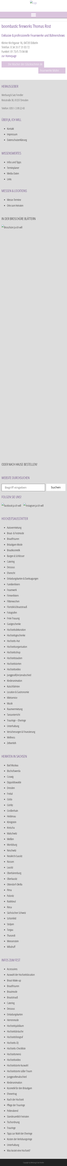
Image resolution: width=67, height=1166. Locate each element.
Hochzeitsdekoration (16, 629)
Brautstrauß (12, 997)
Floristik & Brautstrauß (17, 607)
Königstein (11, 822)
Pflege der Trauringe (16, 1105)
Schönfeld (11, 918)
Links (9, 179)
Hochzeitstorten (14, 663)
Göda (9, 799)
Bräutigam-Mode (14, 544)
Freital (10, 793)
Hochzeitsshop (13, 652)
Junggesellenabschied (17, 1077)
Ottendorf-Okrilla (14, 884)
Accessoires (12, 969)
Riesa (9, 907)
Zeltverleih (11, 743)
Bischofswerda (13, 771)
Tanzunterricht (13, 714)
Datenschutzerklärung (17, 140)
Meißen (10, 839)
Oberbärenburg (14, 873)
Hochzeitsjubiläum (15, 1026)
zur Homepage (9, 56)
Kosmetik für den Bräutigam (19, 1088)
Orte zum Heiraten (15, 205)
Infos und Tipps (14, 162)
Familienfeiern (13, 584)
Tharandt (11, 935)
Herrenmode (13, 1020)
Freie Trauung (13, 618)
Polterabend (12, 1111)
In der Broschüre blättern (19, 218)
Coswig (10, 776)
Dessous (11, 567)
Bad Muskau (12, 765)
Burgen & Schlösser (15, 556)
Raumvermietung (14, 709)
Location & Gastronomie (18, 692)
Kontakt (10, 128)
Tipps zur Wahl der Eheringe (19, 1133)
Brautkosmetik (13, 550)
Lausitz (10, 867)
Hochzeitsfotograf (15, 1037)
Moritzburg (12, 844)
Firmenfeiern (13, 595)
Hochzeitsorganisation (17, 646)
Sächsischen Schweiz (16, 913)
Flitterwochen (13, 601)
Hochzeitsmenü (14, 1054)
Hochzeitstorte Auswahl (17, 1065)
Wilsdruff (11, 947)
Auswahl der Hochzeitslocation (21, 974)
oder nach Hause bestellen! (19, 464)
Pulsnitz (10, 896)
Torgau (10, 930)
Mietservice (12, 697)
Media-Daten (13, 173)
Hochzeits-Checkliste (16, 1048)
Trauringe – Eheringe (16, 720)
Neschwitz (11, 850)
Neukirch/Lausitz (14, 856)
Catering (10, 561)
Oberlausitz (12, 879)
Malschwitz (12, 833)
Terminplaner (13, 168)
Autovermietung (14, 527)
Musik (9, 703)
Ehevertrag (12, 1094)
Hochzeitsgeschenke (16, 635)
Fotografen (12, 612)
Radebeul (11, 901)
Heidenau (11, 816)
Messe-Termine (14, 200)
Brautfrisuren (13, 539)
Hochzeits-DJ (13, 1043)
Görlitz (10, 805)
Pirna (9, 890)
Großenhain (12, 810)
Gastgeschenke (14, 624)
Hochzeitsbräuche (15, 1031)
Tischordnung (13, 1122)
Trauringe (11, 1128)
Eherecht (11, 573)
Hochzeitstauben (14, 658)
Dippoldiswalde (14, 782)
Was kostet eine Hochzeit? (18, 1150)
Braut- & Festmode (15, 533)
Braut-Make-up (14, 980)
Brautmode (12, 991)
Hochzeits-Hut (13, 641)
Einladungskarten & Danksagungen (22, 578)
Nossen (10, 861)
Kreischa (11, 827)
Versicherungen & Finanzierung (21, 732)
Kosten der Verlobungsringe (19, 1139)
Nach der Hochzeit (15, 1099)
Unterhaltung (13, 726)
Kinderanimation (14, 680)
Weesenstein (13, 941)
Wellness (11, 737)
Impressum (12, 134)
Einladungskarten (15, 1014)
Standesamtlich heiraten (18, 1116)
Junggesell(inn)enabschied (19, 675)
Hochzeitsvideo (14, 669)
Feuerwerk (12, 590)
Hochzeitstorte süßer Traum (19, 1071)
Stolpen (10, 924)
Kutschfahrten (13, 686)
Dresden (11, 788)
